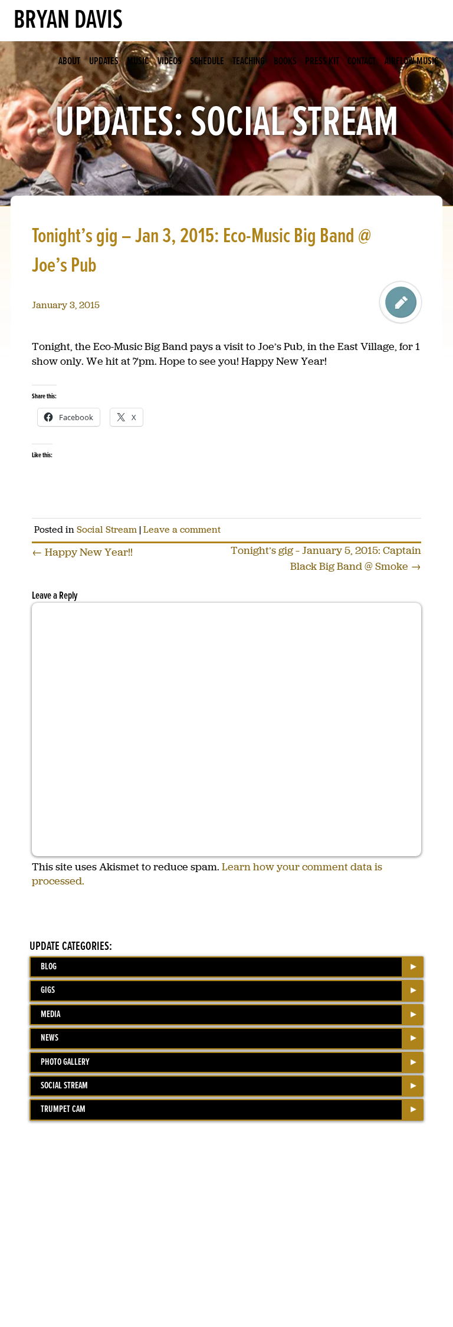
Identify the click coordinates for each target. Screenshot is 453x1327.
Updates (104, 61)
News (49, 1038)
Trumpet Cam (63, 1109)
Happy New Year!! (82, 552)
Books (285, 61)
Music (138, 61)
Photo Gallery (65, 1062)
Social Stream (107, 529)
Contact (361, 61)
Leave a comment (182, 529)
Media (50, 1014)
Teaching (248, 61)
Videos (169, 61)
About (69, 61)
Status (400, 302)
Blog (49, 966)
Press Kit (322, 61)
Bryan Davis (68, 21)
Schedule (207, 61)
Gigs (48, 990)
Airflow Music (411, 61)
